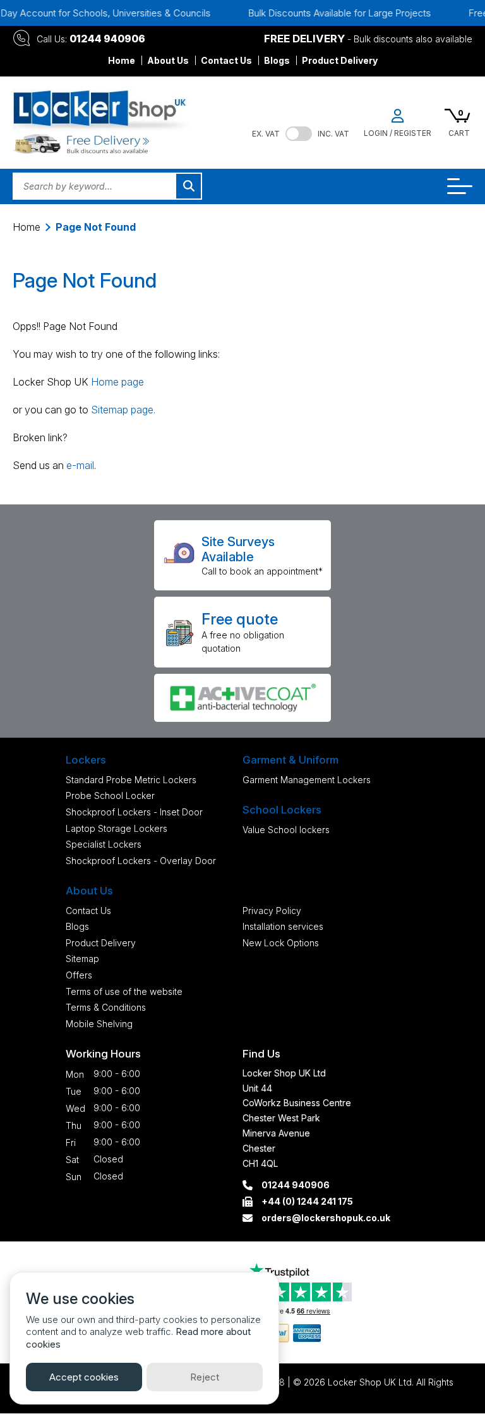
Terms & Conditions (106, 1007)
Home (121, 60)
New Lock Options (280, 942)
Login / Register (397, 133)
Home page (117, 381)
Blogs (277, 60)
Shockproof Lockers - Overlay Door (141, 860)
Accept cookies (84, 1377)
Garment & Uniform (290, 759)
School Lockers (281, 809)
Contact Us (226, 60)
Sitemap (82, 958)
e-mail (80, 465)
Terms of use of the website (124, 991)
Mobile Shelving (99, 1023)
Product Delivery (340, 60)
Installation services (282, 926)
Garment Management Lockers (306, 779)
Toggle (298, 133)
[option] (327, 13)
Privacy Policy (271, 910)
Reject (204, 1377)
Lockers (86, 759)
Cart (459, 133)
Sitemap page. (123, 409)
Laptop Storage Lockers (116, 828)
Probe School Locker (110, 795)
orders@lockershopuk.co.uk (325, 1217)
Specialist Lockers (103, 844)
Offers (79, 975)
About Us (168, 60)
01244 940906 (107, 38)
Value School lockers (286, 829)
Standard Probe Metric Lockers (131, 779)
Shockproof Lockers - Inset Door (134, 812)
